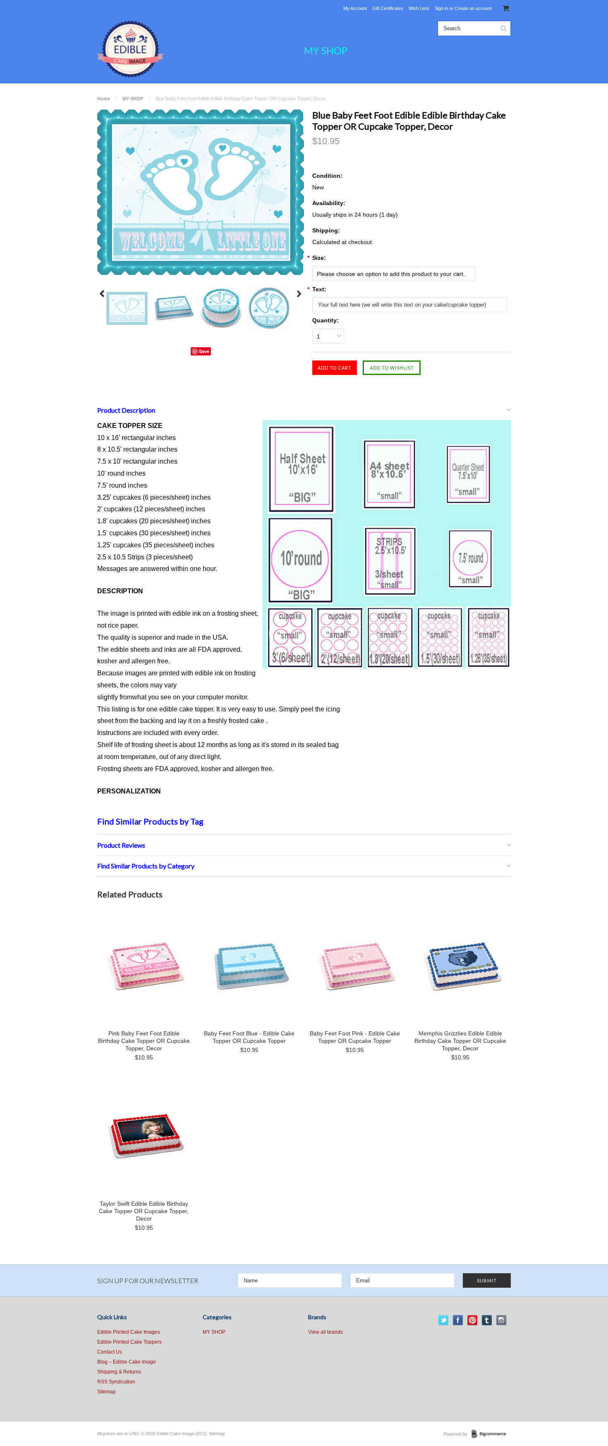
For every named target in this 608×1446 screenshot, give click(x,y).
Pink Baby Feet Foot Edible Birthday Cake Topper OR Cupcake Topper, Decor (144, 1041)
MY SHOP (325, 50)
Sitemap (106, 1392)
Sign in (441, 8)
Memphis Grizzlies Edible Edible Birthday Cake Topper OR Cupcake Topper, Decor (460, 1041)
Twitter (443, 1320)
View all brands (325, 1332)
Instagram (501, 1320)
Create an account (473, 8)
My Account (355, 8)
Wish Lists (419, 8)
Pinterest (472, 1320)
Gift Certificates (387, 8)
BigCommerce (491, 1434)
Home (103, 98)
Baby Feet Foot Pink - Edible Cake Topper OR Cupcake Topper (355, 1037)
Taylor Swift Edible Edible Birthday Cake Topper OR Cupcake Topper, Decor (144, 1211)
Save (204, 351)
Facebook (458, 1320)
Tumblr (487, 1320)
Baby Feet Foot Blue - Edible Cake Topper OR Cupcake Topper (249, 1037)
